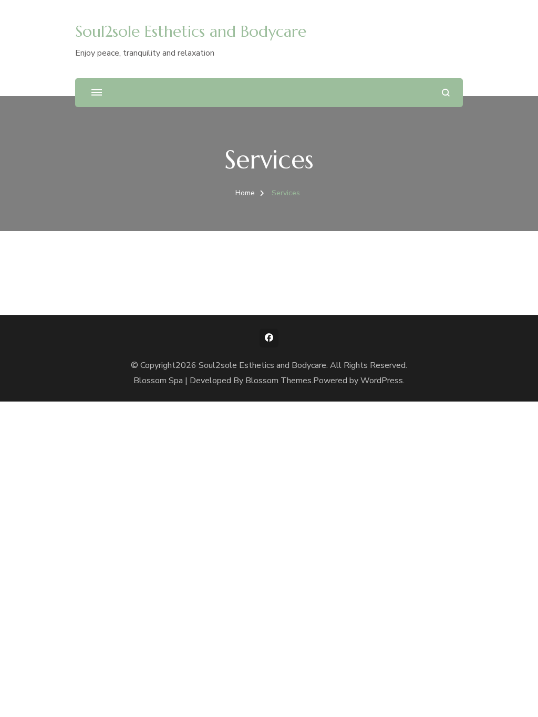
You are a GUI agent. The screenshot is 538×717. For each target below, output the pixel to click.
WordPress (381, 380)
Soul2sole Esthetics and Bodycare (190, 31)
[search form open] (446, 92)
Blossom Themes (278, 380)
